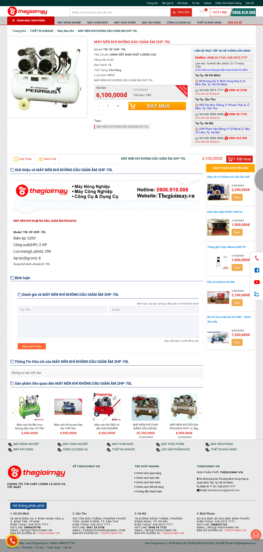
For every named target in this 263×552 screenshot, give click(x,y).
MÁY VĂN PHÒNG (222, 444)
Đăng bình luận (31, 346)
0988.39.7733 (216, 57)
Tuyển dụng (53, 547)
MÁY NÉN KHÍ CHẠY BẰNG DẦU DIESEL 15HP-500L (145, 428)
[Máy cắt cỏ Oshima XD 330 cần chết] (218, 192)
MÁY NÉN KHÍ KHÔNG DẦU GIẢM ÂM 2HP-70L (122, 126)
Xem (237, 197)
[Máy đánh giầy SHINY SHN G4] (218, 227)
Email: (220, 490)
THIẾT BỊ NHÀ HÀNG (209, 22)
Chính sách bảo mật (147, 477)
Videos (207, 3)
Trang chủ (152, 3)
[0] (201, 12)
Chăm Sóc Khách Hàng (228, 3)
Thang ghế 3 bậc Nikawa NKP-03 (226, 247)
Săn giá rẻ (167, 3)
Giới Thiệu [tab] (25, 158)
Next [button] (200, 410)
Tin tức (196, 3)
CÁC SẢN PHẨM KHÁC (175, 449)
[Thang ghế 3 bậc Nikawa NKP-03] (218, 262)
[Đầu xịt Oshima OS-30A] (218, 297)
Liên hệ (67, 547)
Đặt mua (158, 106)
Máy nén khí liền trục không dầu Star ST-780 (29, 426)
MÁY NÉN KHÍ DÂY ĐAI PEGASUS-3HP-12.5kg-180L (184, 428)
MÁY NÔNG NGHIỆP (69, 22)
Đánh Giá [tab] (50, 158)
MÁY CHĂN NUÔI (97, 22)
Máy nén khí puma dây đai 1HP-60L (68, 426)
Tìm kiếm (182, 12)
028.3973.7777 (237, 57)
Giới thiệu (182, 3)
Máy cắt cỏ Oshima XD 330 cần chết (228, 176)
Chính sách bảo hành (148, 482)
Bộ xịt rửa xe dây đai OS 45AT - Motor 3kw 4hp (229, 319)
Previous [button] (13, 410)
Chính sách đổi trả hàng (150, 487)
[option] (29, 412)
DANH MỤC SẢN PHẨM (31, 20)
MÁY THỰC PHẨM (125, 22)
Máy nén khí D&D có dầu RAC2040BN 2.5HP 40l (106, 428)
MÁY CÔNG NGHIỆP (75, 444)
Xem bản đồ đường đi (207, 93)
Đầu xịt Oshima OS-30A (221, 282)
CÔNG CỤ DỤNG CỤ (179, 22)
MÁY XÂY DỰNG (151, 22)
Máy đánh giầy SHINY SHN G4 (224, 211)
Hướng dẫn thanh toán (149, 491)
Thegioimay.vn (49, 533)
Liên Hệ (250, 3)
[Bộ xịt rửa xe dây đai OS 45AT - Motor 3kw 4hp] (218, 337)
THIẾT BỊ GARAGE (123, 449)
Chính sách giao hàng (148, 473)
